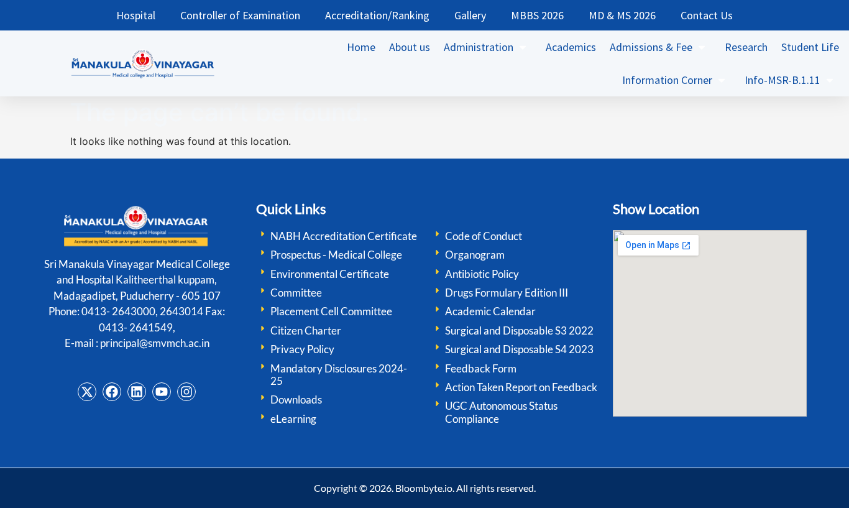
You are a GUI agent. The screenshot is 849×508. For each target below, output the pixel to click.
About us (409, 47)
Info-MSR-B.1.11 (782, 80)
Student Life (810, 47)
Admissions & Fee (651, 47)
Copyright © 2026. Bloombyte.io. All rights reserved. (425, 488)
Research (746, 47)
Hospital (135, 15)
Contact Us (707, 15)
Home (361, 47)
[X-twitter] (87, 391)
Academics (571, 47)
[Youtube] (161, 391)
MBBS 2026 (537, 15)
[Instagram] (186, 391)
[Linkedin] (136, 391)
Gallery (470, 15)
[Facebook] (112, 391)
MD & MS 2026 (622, 15)
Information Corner (667, 80)
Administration (478, 47)
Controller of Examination (240, 15)
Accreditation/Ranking (377, 15)
